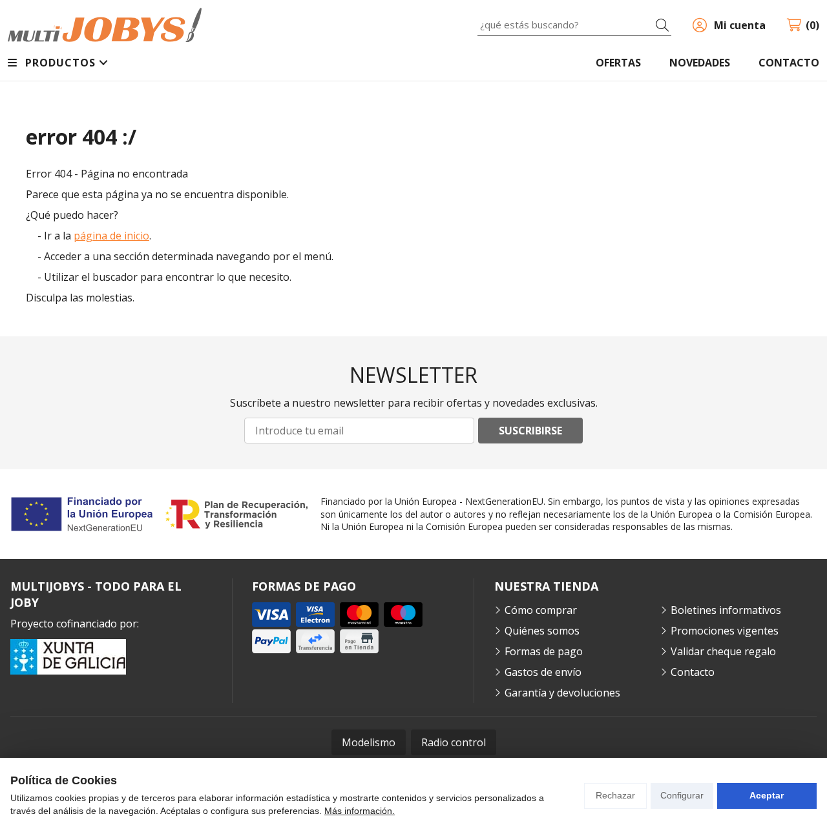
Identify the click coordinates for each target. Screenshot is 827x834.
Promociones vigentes (725, 631)
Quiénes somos (542, 631)
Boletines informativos (726, 610)
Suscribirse (530, 430)
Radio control (453, 742)
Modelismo (368, 742)
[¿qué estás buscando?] (574, 24)
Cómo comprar (541, 610)
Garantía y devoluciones (562, 693)
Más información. (359, 811)
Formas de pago (544, 651)
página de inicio (111, 236)
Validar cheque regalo (723, 651)
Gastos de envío (543, 672)
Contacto (693, 672)
